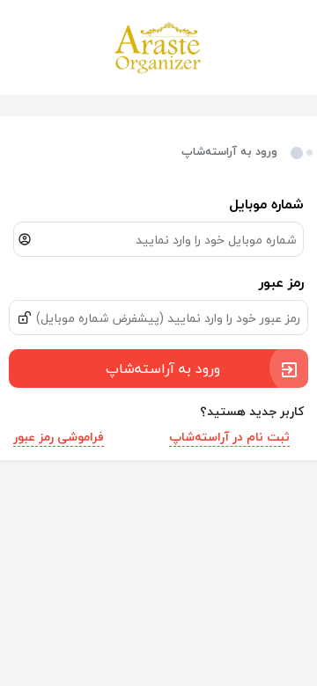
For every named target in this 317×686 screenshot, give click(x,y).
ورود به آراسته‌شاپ (163, 368)
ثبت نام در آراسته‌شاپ (229, 437)
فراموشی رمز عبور (58, 437)
